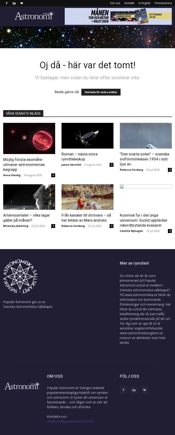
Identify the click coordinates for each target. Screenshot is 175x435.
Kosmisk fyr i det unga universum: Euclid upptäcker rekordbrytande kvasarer (143, 220)
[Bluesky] (21, 3)
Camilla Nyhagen (131, 231)
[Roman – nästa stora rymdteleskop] (87, 136)
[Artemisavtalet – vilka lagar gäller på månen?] (29, 197)
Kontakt (129, 3)
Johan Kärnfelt (71, 164)
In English (144, 3)
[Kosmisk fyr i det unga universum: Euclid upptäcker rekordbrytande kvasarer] (146, 197)
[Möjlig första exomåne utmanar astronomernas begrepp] (29, 138)
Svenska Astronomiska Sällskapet (27, 306)
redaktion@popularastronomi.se (70, 421)
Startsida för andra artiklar (101, 92)
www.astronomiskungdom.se (141, 333)
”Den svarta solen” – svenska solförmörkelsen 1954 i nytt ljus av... (144, 159)
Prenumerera (163, 3)
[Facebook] (6, 3)
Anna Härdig (12, 175)
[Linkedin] (14, 3)
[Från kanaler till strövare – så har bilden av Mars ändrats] (87, 197)
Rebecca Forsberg (131, 169)
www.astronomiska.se (141, 295)
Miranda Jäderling (15, 226)
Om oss (115, 3)
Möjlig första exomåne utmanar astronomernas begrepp (24, 164)
